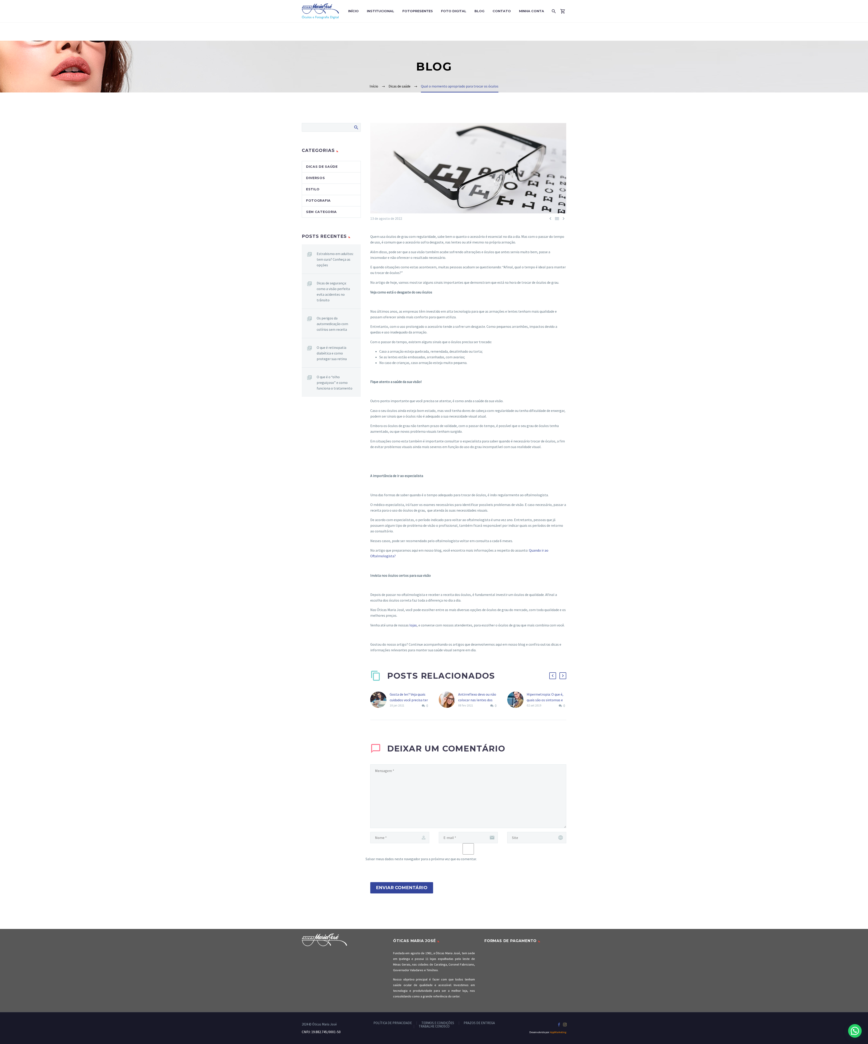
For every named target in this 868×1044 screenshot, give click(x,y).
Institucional (380, 11)
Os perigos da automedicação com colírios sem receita (332, 324)
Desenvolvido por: (547, 1032)
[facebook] (559, 1024)
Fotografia (318, 200)
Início (353, 11)
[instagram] (565, 1024)
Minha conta (531, 11)
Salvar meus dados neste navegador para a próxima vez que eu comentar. (421, 859)
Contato (502, 11)
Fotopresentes (417, 11)
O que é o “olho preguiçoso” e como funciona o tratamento (334, 382)
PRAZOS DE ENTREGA (479, 1023)
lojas (413, 625)
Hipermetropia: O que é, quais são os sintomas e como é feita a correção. (545, 700)
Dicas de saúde (322, 167)
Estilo (313, 189)
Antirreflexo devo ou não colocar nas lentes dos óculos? (477, 700)
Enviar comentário (401, 887)
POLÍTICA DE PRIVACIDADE (392, 1023)
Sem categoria (321, 212)
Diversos (315, 178)
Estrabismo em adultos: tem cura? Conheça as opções (335, 259)
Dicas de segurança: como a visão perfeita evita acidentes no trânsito (333, 291)
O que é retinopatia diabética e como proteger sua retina (332, 353)
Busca (356, 127)
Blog (479, 11)
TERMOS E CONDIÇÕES (437, 1023)
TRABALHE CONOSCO (434, 1026)
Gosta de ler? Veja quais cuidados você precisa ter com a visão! (409, 700)
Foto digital (453, 11)
